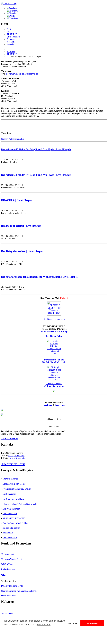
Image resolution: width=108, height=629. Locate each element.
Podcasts (10, 39)
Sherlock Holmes (10, 479)
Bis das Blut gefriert (11, 528)
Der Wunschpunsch (11, 509)
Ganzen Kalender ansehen (12, 139)
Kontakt (10, 44)
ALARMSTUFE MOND (14, 518)
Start (9, 29)
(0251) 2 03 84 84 (16, 455)
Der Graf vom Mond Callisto (15, 523)
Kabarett (10, 42)
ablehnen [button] (72, 623)
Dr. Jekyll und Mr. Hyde (13, 499)
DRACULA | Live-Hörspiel (16, 200)
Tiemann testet (7, 554)
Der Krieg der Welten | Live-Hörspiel (22, 251)
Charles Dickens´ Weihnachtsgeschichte (20, 504)
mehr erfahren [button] (43, 624)
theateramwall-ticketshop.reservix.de (22, 74)
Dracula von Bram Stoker (14, 484)
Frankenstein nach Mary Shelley (17, 489)
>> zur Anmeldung (10, 438)
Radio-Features (8, 569)
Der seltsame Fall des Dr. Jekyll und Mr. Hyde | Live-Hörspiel (36, 149)
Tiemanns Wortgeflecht (11, 559)
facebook (47, 405)
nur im (54, 331)
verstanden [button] (92, 623)
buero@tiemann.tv (16, 458)
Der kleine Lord (10, 513)
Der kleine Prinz (10, 537)
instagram (60, 405)
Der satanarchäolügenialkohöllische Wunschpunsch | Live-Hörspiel (39, 276)
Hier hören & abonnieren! (54, 319)
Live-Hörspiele (13, 37)
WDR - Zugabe (8, 564)
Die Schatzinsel (9, 494)
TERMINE (12, 34)
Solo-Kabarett (7, 613)
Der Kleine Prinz (8, 595)
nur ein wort (8, 532)
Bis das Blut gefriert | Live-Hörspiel (21, 225)
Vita (8, 31)
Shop (4, 575)
